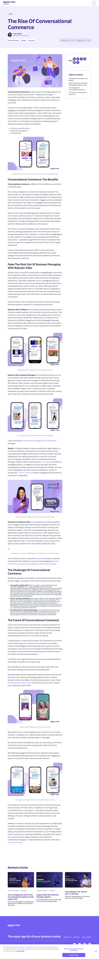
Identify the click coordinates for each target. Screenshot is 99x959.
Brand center (67, 937)
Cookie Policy (20, 951)
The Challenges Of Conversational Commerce (77, 88)
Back (10, 14)
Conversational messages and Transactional (39, 440)
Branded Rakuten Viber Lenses (20, 683)
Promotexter (46, 462)
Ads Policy (77, 937)
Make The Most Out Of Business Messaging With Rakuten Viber (78, 84)
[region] (49, 951)
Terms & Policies (86, 937)
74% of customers (26, 472)
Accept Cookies (73, 955)
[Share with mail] (74, 62)
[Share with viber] (74, 58)
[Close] (96, 951)
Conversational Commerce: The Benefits (78, 79)
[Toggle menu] (94, 3)
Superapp (40, 558)
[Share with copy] (77, 62)
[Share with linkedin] (77, 58)
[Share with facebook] (81, 58)
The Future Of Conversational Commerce (77, 93)
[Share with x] (84, 58)
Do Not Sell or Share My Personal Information (73, 949)
